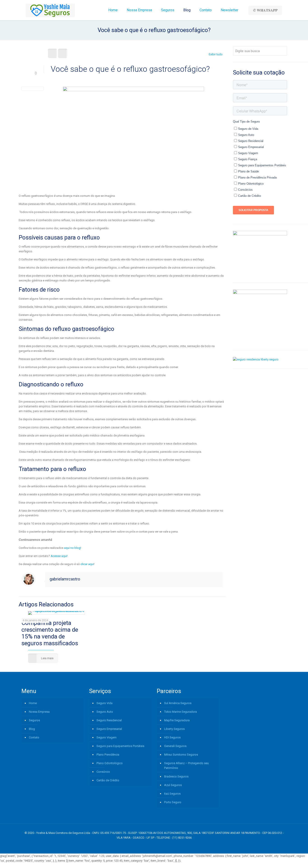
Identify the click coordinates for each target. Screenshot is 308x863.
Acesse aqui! (59, 556)
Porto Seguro (172, 802)
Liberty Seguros (174, 729)
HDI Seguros (172, 737)
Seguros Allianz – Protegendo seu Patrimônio (186, 765)
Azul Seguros (173, 785)
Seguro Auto (105, 711)
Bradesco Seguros (176, 776)
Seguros (34, 720)
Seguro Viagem (107, 737)
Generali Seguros (175, 746)
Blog (32, 729)
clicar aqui (87, 564)
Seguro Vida (105, 703)
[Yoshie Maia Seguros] (50, 10)
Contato (34, 737)
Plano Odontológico (110, 763)
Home (33, 703)
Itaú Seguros (172, 793)
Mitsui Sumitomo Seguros (181, 754)
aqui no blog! (72, 548)
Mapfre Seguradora (177, 720)
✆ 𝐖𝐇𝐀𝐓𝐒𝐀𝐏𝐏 (265, 10)
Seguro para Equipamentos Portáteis (120, 746)
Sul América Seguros (177, 703)
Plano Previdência (108, 754)
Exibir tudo (216, 54)
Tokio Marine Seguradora (180, 711)
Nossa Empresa (39, 711)
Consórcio (103, 771)
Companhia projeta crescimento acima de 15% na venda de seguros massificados (49, 633)
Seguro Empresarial (109, 729)
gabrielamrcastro (65, 579)
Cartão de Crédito (108, 780)
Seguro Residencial (109, 720)
